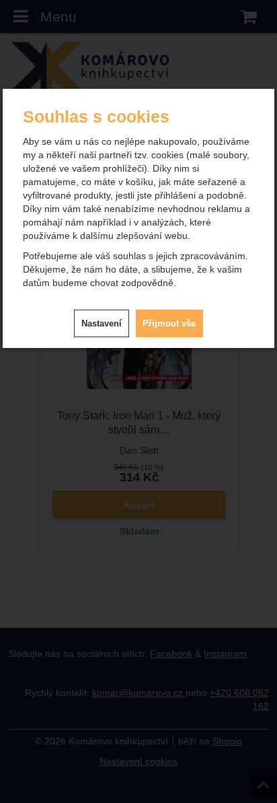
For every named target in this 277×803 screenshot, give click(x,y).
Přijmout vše (169, 323)
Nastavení (101, 323)
